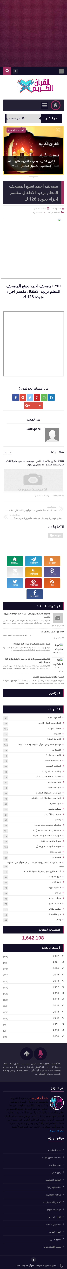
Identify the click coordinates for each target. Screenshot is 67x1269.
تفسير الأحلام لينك (52, 1202)
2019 (56, 974)
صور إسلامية (55, 1165)
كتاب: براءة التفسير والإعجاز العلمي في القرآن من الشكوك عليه (35, 864)
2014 (56, 1005)
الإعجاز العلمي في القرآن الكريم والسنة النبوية (40, 744)
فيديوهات (56, 857)
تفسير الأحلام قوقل (52, 1246)
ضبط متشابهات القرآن (50, 841)
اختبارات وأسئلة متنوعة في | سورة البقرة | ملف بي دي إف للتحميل (27, 615)
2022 (56, 956)
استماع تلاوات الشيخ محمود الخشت (48, 676)
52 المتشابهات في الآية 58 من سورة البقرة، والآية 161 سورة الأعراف (27, 661)
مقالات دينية (55, 898)
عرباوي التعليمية (53, 1194)
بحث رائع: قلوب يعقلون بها (52, 631)
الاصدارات (56, 750)
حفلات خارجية (54, 809)
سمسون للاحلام (53, 1224)
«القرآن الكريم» (39, 1098)
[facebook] (33, 1259)
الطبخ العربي (55, 1239)
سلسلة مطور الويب (51, 1157)
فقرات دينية (55, 851)
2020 (56, 968)
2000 (56, 1036)
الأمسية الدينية (54, 739)
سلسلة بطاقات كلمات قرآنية (47, 830)
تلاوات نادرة (55, 803)
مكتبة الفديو (55, 903)
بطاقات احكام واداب (51, 771)
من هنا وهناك (54, 914)
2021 (56, 962)
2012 (56, 1018)
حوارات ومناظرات (53, 814)
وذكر (58, 919)
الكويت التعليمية (53, 1180)
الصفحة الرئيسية (53, 212)
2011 (56, 1024)
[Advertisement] (33, 33)
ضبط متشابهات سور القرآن (48, 846)
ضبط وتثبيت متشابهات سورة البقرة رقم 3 (31, 643)
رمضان (58, 819)
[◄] (63, 962)
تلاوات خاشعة (54, 782)
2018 (56, 981)
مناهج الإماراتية (54, 1187)
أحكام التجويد (54, 717)
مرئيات (58, 892)
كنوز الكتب (56, 882)
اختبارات (57, 733)
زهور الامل (56, 1172)
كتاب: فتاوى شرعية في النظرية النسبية (42, 871)
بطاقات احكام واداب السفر (48, 776)
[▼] (63, 956)
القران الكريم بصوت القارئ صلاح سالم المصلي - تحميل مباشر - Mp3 (31, 163)
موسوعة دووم (54, 1209)
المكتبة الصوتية (53, 766)
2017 (56, 987)
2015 (56, 999)
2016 (56, 993)
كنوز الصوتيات (54, 876)
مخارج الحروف (54, 887)
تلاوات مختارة (54, 787)
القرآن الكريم (55, 1217)
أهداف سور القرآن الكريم (49, 723)
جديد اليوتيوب (54, 1150)
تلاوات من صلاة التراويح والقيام (46, 798)
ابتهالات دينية (54, 728)
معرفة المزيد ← (55, 1130)
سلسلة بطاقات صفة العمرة (47, 825)
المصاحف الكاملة (53, 760)
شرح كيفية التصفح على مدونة (47, 835)
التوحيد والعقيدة (53, 755)
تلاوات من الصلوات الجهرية (48, 792)
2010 (56, 1030)
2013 (56, 1012)
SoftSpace (56, 495)
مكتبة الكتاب (55, 909)
